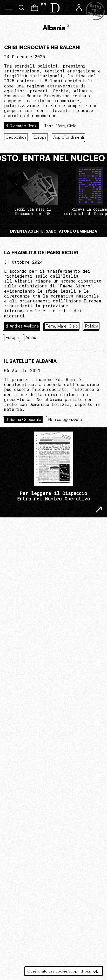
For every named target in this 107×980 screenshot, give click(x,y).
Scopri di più (79, 971)
